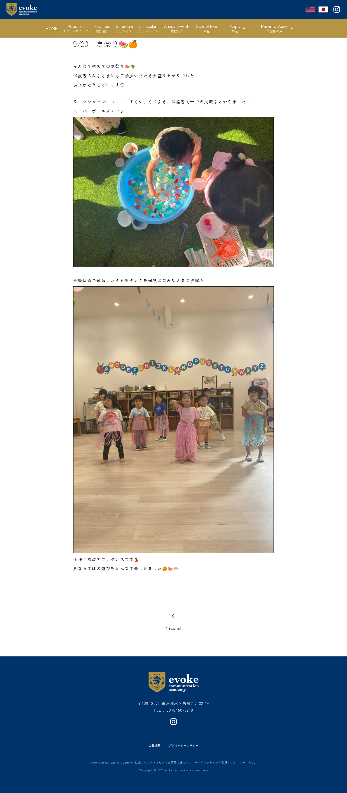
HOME (51, 28)
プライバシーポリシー (183, 746)
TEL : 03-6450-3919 (173, 710)
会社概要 (154, 746)
